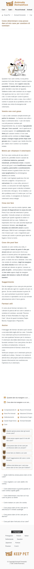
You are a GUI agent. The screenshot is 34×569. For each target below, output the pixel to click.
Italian (27, 536)
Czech (16, 546)
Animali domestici (20, 15)
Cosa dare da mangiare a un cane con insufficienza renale (19, 402)
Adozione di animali (26, 413)
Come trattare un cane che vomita (15, 502)
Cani (3, 9)
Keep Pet (7, 15)
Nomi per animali (9, 413)
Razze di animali (25, 410)
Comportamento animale (12, 410)
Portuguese (9, 536)
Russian (8, 546)
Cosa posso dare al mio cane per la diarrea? (15, 515)
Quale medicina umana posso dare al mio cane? (17, 476)
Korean (17, 542)
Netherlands (9, 539)
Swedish (20, 539)
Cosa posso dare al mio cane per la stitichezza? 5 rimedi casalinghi (15, 508)
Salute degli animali (10, 421)
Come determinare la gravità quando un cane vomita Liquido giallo (16, 489)
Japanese (8, 542)
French (19, 536)
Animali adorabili (25, 421)
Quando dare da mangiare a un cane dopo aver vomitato (19, 398)
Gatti (10, 9)
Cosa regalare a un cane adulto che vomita (15, 483)
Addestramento (9, 417)
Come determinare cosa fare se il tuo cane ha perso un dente (15, 496)
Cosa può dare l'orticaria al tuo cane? (16, 521)
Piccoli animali (20, 9)
